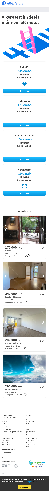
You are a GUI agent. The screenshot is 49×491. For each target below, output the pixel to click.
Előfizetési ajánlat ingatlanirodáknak (12, 431)
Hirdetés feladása (6, 429)
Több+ (3, 423)
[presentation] (6, 230)
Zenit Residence (30, 431)
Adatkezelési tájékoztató (8, 420)
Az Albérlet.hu (30, 421)
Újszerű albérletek (6, 452)
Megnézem (24, 91)
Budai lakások (30, 440)
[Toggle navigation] (44, 3)
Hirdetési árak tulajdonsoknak (10, 433)
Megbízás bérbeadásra (32, 420)
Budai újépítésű (30, 444)
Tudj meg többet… (30, 482)
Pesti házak (5, 442)
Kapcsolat (29, 418)
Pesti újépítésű (6, 444)
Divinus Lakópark (31, 433)
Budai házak (29, 442)
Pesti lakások (5, 440)
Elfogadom (24, 487)
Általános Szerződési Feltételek (10, 418)
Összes (28, 429)
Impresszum (5, 421)
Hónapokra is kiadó (7, 456)
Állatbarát (4, 454)
